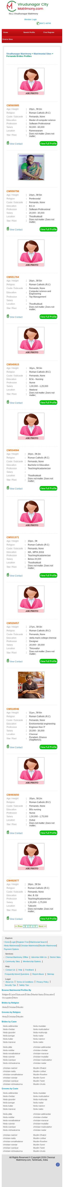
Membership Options (32, 961)
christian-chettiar (40, 1050)
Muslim (20, 1007)
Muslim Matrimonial (48, 946)
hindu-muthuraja (40, 1032)
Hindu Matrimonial (11, 946)
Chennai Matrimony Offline (17, 957)
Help (20, 970)
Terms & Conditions (25, 982)
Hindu (4, 1007)
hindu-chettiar (9, 1029)
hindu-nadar (38, 1036)
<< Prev (19, 926)
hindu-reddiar (8, 1050)
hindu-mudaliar (39, 1026)
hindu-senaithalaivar (11, 1053)
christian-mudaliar (41, 1057)
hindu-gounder (9, 1032)
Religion (5, 994)
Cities (28, 994)
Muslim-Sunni (39, 1078)
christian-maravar (41, 1053)
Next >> (42, 926)
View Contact (15, 144)
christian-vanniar (10, 1078)
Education (49, 994)
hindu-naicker (39, 1039)
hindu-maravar (9, 1042)
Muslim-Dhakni (39, 1068)
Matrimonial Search (38, 942)
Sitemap (50, 974)
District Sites (7, 39)
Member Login (30, 19)
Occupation (7, 998)
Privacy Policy (42, 982)
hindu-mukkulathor (41, 1029)
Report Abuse (38, 974)
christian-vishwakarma (13, 1084)
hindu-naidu (38, 1042)
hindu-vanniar (9, 1057)
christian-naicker (10, 1068)
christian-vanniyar (10, 1081)
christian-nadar (39, 1063)
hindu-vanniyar (9, 1060)
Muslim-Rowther (40, 1074)
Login (13, 942)
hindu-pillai (7, 1047)
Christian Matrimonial (29, 946)
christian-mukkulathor (42, 1060)
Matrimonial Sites (42, 54)
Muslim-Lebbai (39, 1071)
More (15, 998)
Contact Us (10, 970)
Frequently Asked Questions (17, 974)
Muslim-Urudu (39, 1084)
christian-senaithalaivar (13, 1074)
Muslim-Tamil (38, 1081)
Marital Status (38, 994)
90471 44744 (45, 23)
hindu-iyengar (9, 1036)
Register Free (23, 942)
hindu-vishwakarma (11, 1063)
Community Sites (12, 961)
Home (5, 32)
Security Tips (10, 985)
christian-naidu (9, 1071)
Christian (12, 1007)
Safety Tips (24, 985)
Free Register (49, 32)
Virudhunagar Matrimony (18, 54)
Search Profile (29, 32)
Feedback (29, 970)
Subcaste (21, 994)
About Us (10, 982)
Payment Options (11, 949)
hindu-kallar (8, 1039)
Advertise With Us (39, 957)
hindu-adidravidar (10, 1026)
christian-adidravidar (42, 1047)
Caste (12, 994)
